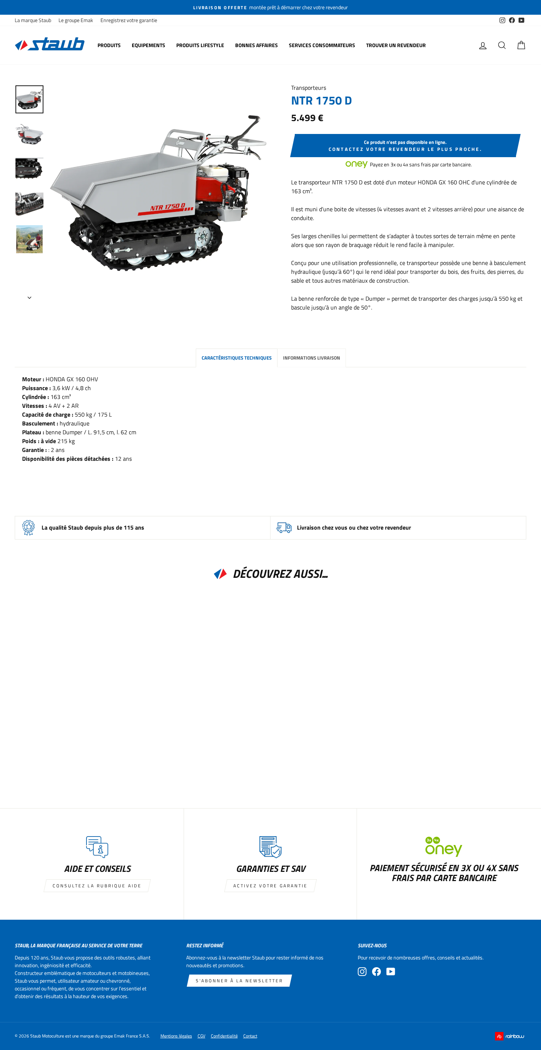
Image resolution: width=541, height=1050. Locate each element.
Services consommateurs (322, 45)
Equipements (148, 45)
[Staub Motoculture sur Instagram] (362, 971)
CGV (201, 1035)
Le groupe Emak (76, 20)
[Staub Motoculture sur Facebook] (376, 971)
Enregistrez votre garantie (128, 20)
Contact (250, 1035)
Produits (109, 45)
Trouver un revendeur (396, 45)
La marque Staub (33, 20)
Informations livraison (311, 357)
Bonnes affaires (256, 45)
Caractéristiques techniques (237, 357)
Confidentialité (224, 1035)
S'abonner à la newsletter (239, 980)
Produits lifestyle (200, 45)
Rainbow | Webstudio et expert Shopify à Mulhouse (510, 1036)
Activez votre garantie (270, 885)
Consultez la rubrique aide (97, 885)
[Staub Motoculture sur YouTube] (390, 971)
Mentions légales (176, 1035)
